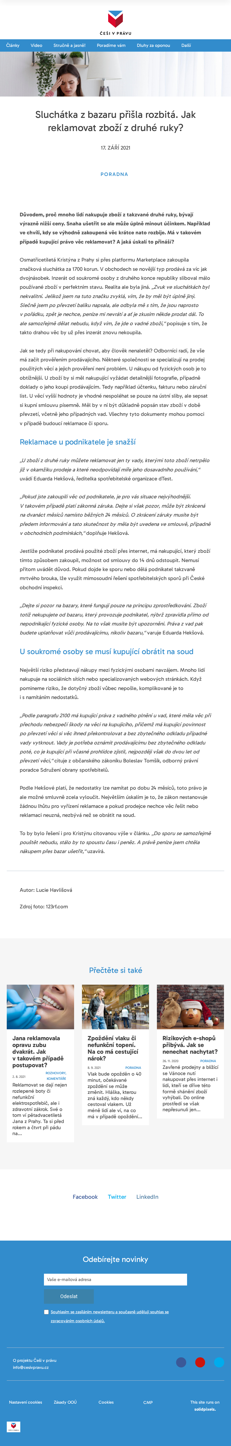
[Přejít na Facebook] (181, 1362)
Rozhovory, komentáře (56, 1076)
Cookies (106, 1402)
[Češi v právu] (115, 21)
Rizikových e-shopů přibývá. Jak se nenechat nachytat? (190, 1044)
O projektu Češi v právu (34, 1360)
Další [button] (186, 45)
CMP (148, 1402)
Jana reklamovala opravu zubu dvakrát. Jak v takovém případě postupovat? (38, 1051)
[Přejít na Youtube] (200, 1362)
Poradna (133, 1068)
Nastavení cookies (25, 1402)
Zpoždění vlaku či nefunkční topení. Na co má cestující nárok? (113, 1048)
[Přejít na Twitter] (219, 1362)
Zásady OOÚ (65, 1402)
